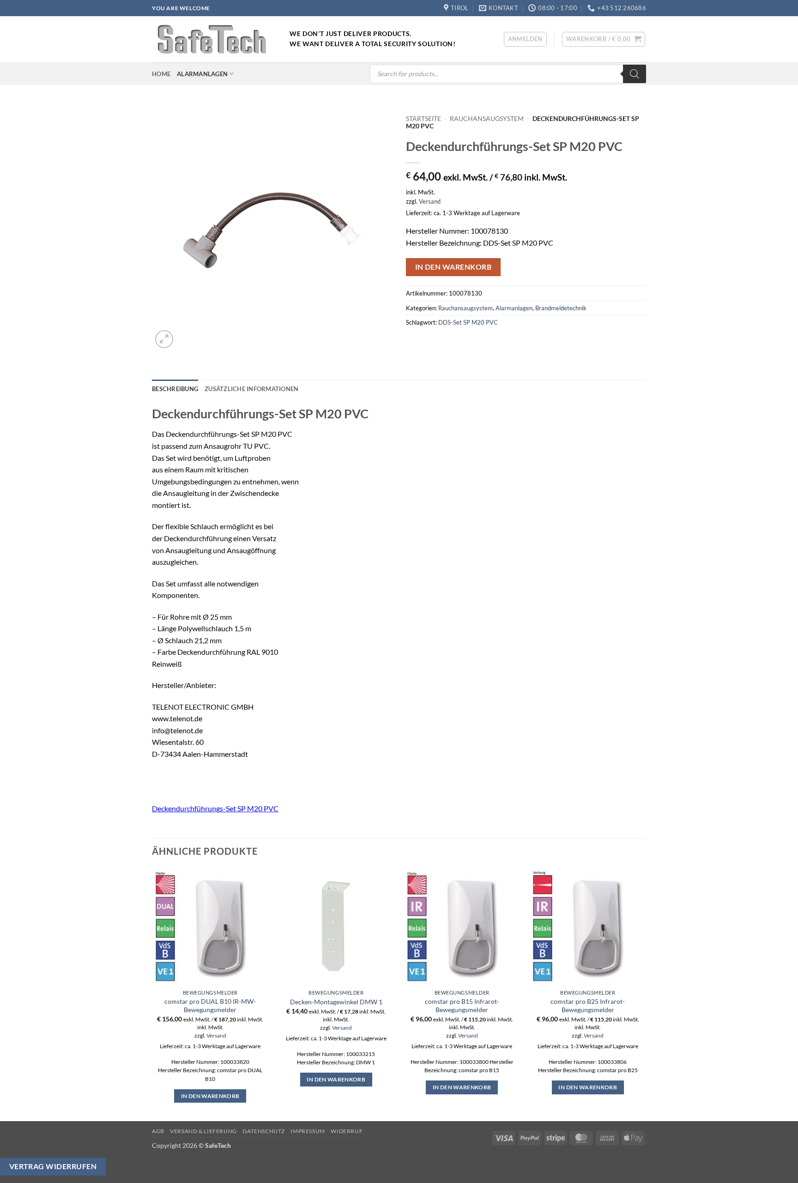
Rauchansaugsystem (487, 118)
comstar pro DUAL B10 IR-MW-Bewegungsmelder (210, 1005)
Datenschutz (263, 1131)
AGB (158, 1131)
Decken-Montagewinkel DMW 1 (336, 1002)
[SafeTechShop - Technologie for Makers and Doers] (214, 39)
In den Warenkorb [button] (210, 1096)
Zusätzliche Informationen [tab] (251, 388)
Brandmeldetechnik (560, 308)
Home (161, 74)
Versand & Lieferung (203, 1131)
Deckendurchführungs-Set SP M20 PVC (215, 808)
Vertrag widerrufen (53, 1166)
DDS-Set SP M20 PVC (468, 322)
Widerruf (347, 1131)
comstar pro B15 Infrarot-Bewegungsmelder (462, 1005)
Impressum (307, 1131)
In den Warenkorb (453, 267)
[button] (525, 39)
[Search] (634, 74)
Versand (430, 201)
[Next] (646, 993)
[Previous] (152, 993)
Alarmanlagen (202, 74)
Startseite (423, 118)
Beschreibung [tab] (175, 388)
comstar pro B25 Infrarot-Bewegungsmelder (587, 1005)
